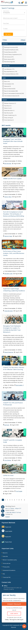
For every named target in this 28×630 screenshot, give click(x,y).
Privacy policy (6, 567)
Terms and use (6, 563)
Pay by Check (8, 542)
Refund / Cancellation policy (10, 560)
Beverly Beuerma (8, 352)
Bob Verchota (7, 163)
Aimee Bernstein (8, 311)
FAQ (4, 574)
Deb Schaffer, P (20, 385)
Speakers (4, 100)
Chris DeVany (7, 460)
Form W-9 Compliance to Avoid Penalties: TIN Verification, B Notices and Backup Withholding (13, 214)
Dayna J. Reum (8, 197)
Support (7, 516)
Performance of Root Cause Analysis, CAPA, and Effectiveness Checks (13, 253)
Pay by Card (8, 527)
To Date (5, 28)
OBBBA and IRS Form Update (12, 178)
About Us (5, 553)
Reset (23, 40)
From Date (6, 23)
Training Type (6, 65)
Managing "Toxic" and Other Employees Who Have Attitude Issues (12, 141)
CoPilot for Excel (8, 475)
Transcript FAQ (6, 577)
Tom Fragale (19, 491)
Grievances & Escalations (9, 570)
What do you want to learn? (10, 18)
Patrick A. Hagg (8, 236)
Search (9, 34)
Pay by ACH (8, 536)
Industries (5, 44)
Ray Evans (6, 425)
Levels (4, 78)
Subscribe (5, 556)
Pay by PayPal (8, 531)
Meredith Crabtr (8, 273)
